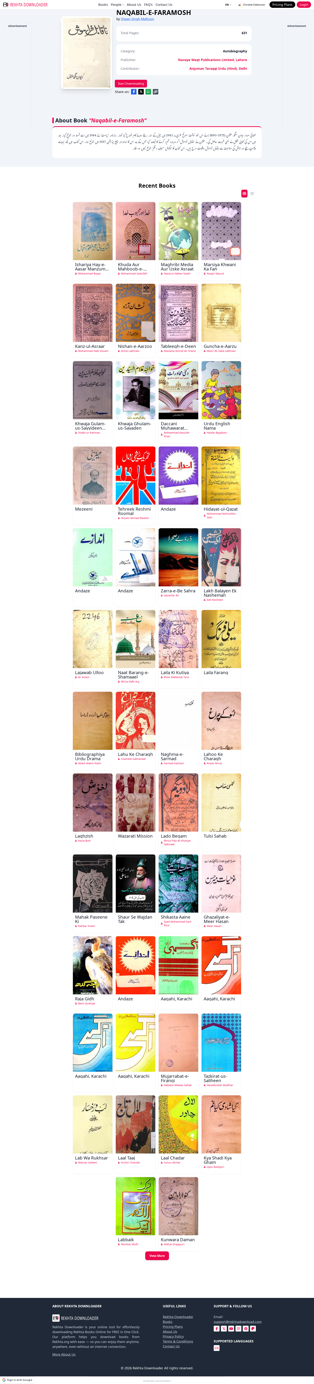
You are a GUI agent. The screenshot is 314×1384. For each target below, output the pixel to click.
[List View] (252, 193)
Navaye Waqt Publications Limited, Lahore (212, 60)
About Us (134, 4)
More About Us (64, 1354)
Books (103, 4)
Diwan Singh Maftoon (137, 19)
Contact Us (164, 4)
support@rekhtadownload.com (238, 1322)
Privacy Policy (173, 1336)
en (216, 1348)
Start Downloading (131, 84)
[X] (224, 1328)
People (116, 4)
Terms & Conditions (178, 1341)
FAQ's (148, 4)
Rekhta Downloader (178, 1317)
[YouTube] (231, 1328)
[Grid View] (244, 193)
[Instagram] (238, 1328)
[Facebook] (217, 1328)
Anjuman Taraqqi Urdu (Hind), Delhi (218, 68)
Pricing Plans (173, 1326)
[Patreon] (253, 1328)
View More (157, 1256)
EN (227, 4)
